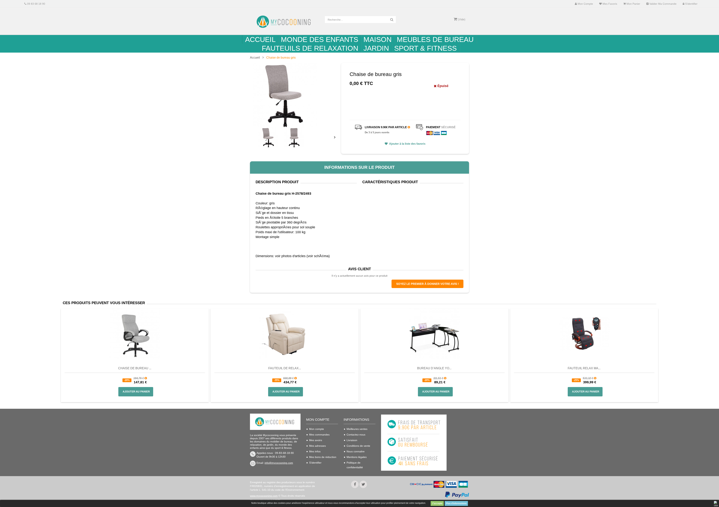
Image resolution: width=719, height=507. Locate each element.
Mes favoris (609, 3)
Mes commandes (319, 434)
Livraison (352, 440)
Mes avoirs (315, 440)
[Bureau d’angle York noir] (434, 333)
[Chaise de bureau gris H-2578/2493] (268, 137)
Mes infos (315, 451)
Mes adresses (317, 445)
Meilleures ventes (357, 428)
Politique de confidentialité (355, 465)
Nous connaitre (356, 451)
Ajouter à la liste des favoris (407, 143)
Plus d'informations (456, 503)
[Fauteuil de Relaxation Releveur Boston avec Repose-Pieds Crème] (285, 333)
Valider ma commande (662, 3)
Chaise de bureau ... (134, 368)
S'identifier (690, 3)
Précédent (259, 133)
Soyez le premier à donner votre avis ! (427, 283)
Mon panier (633, 3)
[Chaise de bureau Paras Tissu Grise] (135, 333)
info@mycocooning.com (279, 462)
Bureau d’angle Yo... (434, 368)
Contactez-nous (356, 434)
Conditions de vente (358, 445)
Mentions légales (357, 457)
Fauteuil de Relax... (284, 368)
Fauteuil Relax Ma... (584, 368)
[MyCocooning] (284, 21)
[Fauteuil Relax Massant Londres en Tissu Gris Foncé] (584, 333)
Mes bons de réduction (322, 457)
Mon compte (585, 3)
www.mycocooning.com (264, 495)
